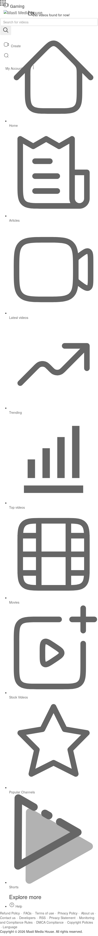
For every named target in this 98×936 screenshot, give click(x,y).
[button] (49, 67)
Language (10, 927)
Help (18, 906)
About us (87, 913)
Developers (27, 917)
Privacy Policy (67, 913)
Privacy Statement (62, 917)
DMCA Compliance (50, 922)
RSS (42, 917)
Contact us (7, 917)
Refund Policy (10, 913)
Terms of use (44, 913)
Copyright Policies (80, 922)
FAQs (27, 913)
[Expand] (3, 4)
